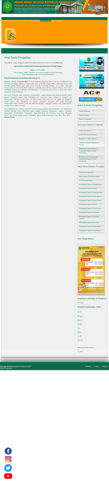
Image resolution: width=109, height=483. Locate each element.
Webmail (104, 366)
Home (3, 20)
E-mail (52, 63)
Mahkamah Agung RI (21, 366)
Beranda (88, 366)
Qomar (42, 63)
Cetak (47, 63)
